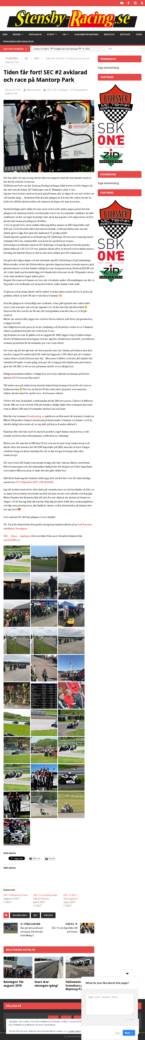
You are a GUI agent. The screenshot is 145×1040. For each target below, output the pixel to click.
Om (64, 34)
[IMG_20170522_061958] (44, 761)
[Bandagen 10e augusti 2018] (18, 967)
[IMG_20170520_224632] (71, 570)
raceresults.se (12, 539)
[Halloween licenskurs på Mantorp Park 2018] (80, 967)
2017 (49, 89)
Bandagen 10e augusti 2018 (14, 983)
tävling (48, 915)
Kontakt (125, 34)
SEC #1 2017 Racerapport (70, 896)
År (26, 58)
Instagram (35, 34)
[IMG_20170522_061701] (71, 734)
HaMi (50, 482)
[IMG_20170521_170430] (71, 679)
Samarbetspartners (86, 34)
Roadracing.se (35, 416)
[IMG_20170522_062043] (17, 570)
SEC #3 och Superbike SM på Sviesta (45, 896)
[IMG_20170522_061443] (71, 706)
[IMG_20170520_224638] (17, 597)
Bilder (17, 34)
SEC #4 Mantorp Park (16, 895)
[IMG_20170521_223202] (44, 706)
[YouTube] (122, 3)
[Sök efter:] (123, 48)
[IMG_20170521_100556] (44, 624)
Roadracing (20, 915)
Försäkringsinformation (18, 41)
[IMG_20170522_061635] (44, 734)
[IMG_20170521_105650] (71, 624)
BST (14, 377)
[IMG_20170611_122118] (71, 816)
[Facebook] (128, 3)
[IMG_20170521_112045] (71, 652)
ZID (41, 482)
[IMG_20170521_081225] (17, 624)
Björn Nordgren (17, 528)
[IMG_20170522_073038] (44, 788)
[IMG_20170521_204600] (17, 706)
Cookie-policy (74, 1031)
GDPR (139, 34)
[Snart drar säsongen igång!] (48, 967)
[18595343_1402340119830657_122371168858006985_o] (17, 843)
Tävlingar (63, 89)
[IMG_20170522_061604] (17, 734)
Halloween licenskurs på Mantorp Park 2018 (79, 985)
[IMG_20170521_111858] (17, 652)
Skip (117, 1032)
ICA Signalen (24, 482)
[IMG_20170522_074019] (49, 170)
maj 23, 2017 (14, 89)
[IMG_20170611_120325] (44, 816)
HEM (5, 34)
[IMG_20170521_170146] (44, 679)
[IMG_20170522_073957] (71, 788)
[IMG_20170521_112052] (17, 679)
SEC (55, 89)
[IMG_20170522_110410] (71, 761)
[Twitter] (142, 3)
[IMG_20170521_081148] (44, 597)
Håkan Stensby (33, 89)
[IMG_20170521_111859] (44, 652)
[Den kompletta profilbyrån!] (111, 165)
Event (50, 34)
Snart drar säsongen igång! (46, 983)
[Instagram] (135, 3)
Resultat (109, 34)
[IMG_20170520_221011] (44, 570)
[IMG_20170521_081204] (71, 597)
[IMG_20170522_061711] (17, 761)
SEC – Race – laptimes (17, 536)
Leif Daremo (85, 524)
